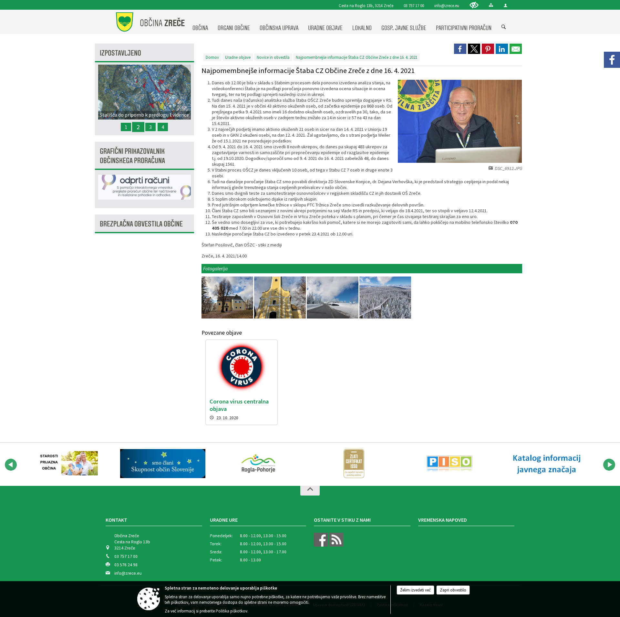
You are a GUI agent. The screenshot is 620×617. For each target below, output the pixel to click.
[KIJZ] (545, 463)
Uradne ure (224, 520)
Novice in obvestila (273, 57)
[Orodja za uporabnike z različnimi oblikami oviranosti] (474, 5)
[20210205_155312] (228, 297)
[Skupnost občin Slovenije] (163, 463)
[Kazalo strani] (491, 5)
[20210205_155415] (280, 297)
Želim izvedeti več (415, 590)
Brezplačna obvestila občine (141, 224)
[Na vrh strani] (310, 491)
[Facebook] (612, 60)
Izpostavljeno (120, 53)
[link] (460, 49)
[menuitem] (200, 22)
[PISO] (449, 463)
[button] (11, 465)
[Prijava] (505, 5)
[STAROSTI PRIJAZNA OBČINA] (67, 463)
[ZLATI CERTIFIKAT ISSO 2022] (353, 463)
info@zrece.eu (446, 5)
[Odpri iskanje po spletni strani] (503, 27)
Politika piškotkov (231, 611)
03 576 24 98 (126, 565)
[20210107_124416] (385, 297)
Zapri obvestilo (453, 590)
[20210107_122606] (333, 297)
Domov (212, 57)
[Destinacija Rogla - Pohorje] (258, 463)
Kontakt (116, 520)
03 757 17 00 (414, 5)
